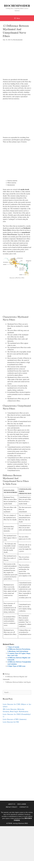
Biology (7, 674)
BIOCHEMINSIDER (17, 5)
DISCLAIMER (21, 804)
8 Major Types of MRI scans (16, 666)
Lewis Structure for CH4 (11, 722)
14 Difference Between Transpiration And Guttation (19, 663)
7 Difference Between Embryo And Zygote (18, 682)
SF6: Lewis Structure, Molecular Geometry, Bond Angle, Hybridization (15, 710)
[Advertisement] (17, 61)
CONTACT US (24, 807)
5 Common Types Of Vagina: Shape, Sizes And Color (19, 654)
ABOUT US (11, 804)
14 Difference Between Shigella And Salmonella (18, 658)
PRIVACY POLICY (11, 807)
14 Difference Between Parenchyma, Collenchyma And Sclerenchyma (18, 650)
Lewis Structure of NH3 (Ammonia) (15, 719)
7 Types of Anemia (13, 647)
